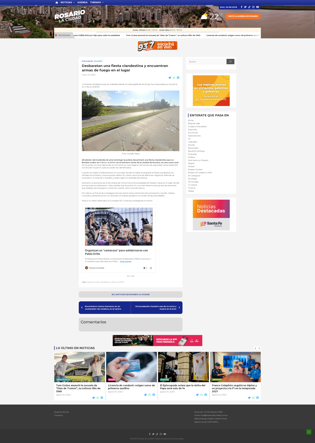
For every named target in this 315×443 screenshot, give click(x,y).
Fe (189, 139)
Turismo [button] (95, 2)
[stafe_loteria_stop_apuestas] (157, 336)
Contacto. (58, 415)
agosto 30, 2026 (63, 392)
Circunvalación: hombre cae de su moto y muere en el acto (155, 307)
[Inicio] (56, 2)
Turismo (192, 188)
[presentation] (255, 348)
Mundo (191, 145)
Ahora (191, 120)
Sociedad (192, 179)
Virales (191, 191)
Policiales (87, 61)
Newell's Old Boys (196, 151)
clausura (90, 282)
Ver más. (131, 276)
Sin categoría (194, 175)
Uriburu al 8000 (107, 162)
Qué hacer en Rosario (198, 160)
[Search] (230, 61)
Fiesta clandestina (102, 282)
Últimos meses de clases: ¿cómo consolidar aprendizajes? (232, 387)
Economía (193, 132)
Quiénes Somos (61, 412)
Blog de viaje (194, 123)
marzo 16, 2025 (88, 75)
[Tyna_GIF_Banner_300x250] (211, 76)
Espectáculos (194, 136)
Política (191, 157)
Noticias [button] (66, 2)
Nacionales (193, 148)
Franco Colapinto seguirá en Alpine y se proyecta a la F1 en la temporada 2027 (182, 388)
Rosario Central (195, 169)
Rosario (98, 61)
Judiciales (192, 142)
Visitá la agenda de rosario (243, 16)
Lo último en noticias (75, 348)
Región (191, 163)
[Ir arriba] (308, 431)
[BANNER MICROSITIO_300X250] (211, 201)
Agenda (82, 2)
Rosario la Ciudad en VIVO (200, 172)
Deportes (192, 129)
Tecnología (193, 182)
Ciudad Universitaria (197, 126)
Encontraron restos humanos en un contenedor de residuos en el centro (103, 307)
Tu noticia (192, 185)
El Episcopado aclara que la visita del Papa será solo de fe (130, 387)
